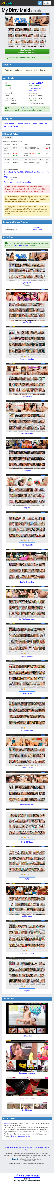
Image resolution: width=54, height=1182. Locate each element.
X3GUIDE (7, 1123)
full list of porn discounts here (20, 1136)
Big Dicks (33, 123)
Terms (16, 1148)
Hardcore (42, 88)
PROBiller (7, 177)
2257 (31, 1148)
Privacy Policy (24, 1148)
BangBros (37, 227)
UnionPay (45, 172)
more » (36, 91)
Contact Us (9, 1148)
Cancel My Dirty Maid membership (17, 182)
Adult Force (37, 229)
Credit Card (8, 172)
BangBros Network (30, 108)
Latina (40, 123)
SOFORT (23, 172)
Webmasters (39, 1148)
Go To (46, 3)
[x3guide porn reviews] (7, 3)
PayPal (16, 172)
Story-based (33, 88)
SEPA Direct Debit (34, 172)
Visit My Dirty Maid (29, 1175)
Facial (46, 123)
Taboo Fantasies (11, 126)
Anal (31, 90)
